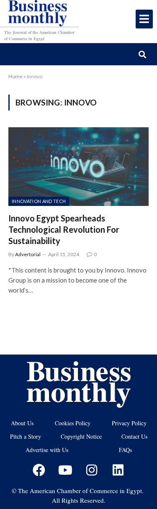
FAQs (125, 450)
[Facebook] (38, 470)
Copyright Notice (81, 436)
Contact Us (134, 436)
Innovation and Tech (39, 201)
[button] (142, 54)
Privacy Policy (129, 423)
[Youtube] (65, 470)
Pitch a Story (25, 436)
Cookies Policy (72, 423)
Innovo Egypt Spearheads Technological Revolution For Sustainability (63, 229)
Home (15, 76)
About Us (22, 423)
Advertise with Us (47, 450)
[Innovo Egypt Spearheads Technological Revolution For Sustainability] (78, 166)
